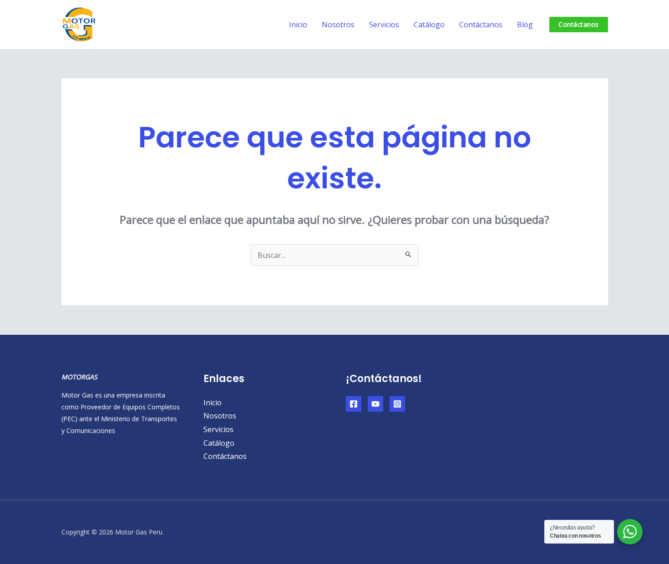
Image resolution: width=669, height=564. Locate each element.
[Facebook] (353, 404)
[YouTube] (375, 404)
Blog (525, 25)
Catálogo (429, 25)
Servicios (384, 25)
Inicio (298, 25)
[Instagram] (397, 404)
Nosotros (338, 25)
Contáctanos (480, 25)
